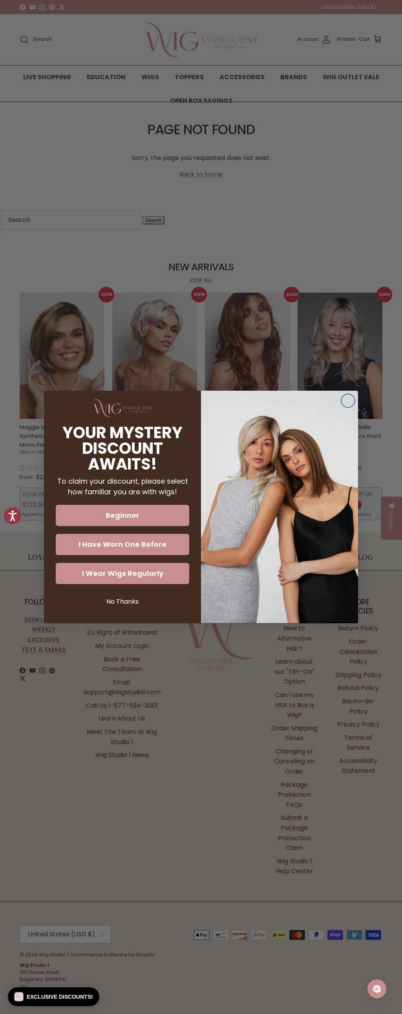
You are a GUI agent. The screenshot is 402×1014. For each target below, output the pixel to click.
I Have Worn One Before (122, 544)
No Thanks (122, 601)
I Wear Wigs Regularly (122, 573)
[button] (53, 996)
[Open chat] (376, 988)
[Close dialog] (348, 401)
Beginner (122, 515)
